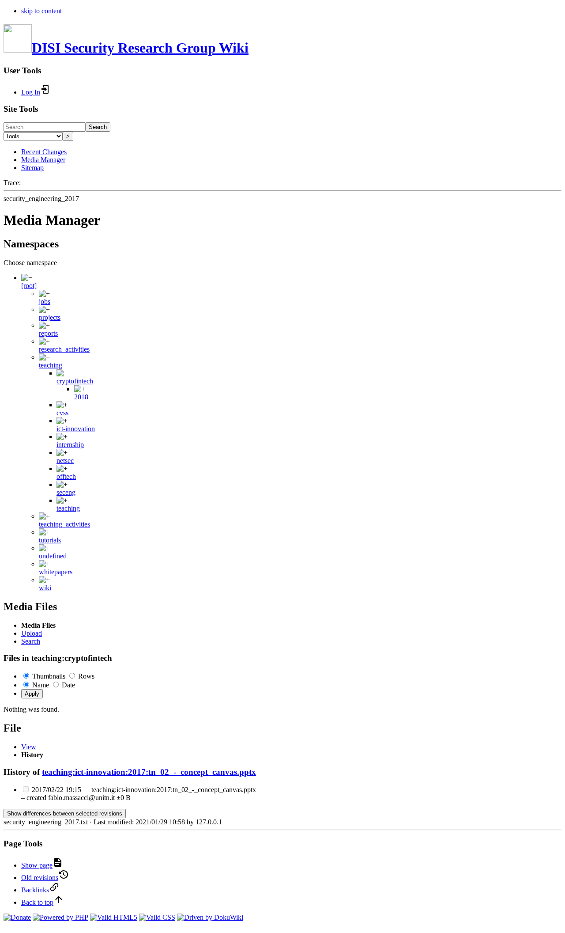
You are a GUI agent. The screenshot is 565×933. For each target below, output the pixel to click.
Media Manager (43, 159)
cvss (62, 413)
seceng (65, 492)
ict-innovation (75, 428)
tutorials (50, 540)
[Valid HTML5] (113, 917)
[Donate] (17, 917)
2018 (81, 397)
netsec (65, 460)
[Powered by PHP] (60, 917)
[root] (29, 285)
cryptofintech (74, 381)
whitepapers (55, 572)
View (28, 747)
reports (48, 333)
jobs (44, 301)
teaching (50, 365)
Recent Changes (44, 152)
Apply (32, 693)
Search (98, 127)
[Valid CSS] (157, 917)
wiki (45, 588)
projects (49, 317)
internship (70, 444)
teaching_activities (64, 524)
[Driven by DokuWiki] (210, 917)
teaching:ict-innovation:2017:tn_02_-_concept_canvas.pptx (149, 772)
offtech (66, 476)
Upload (31, 633)
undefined (53, 556)
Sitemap (32, 167)
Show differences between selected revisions (64, 813)
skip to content (41, 11)
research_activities (64, 349)
